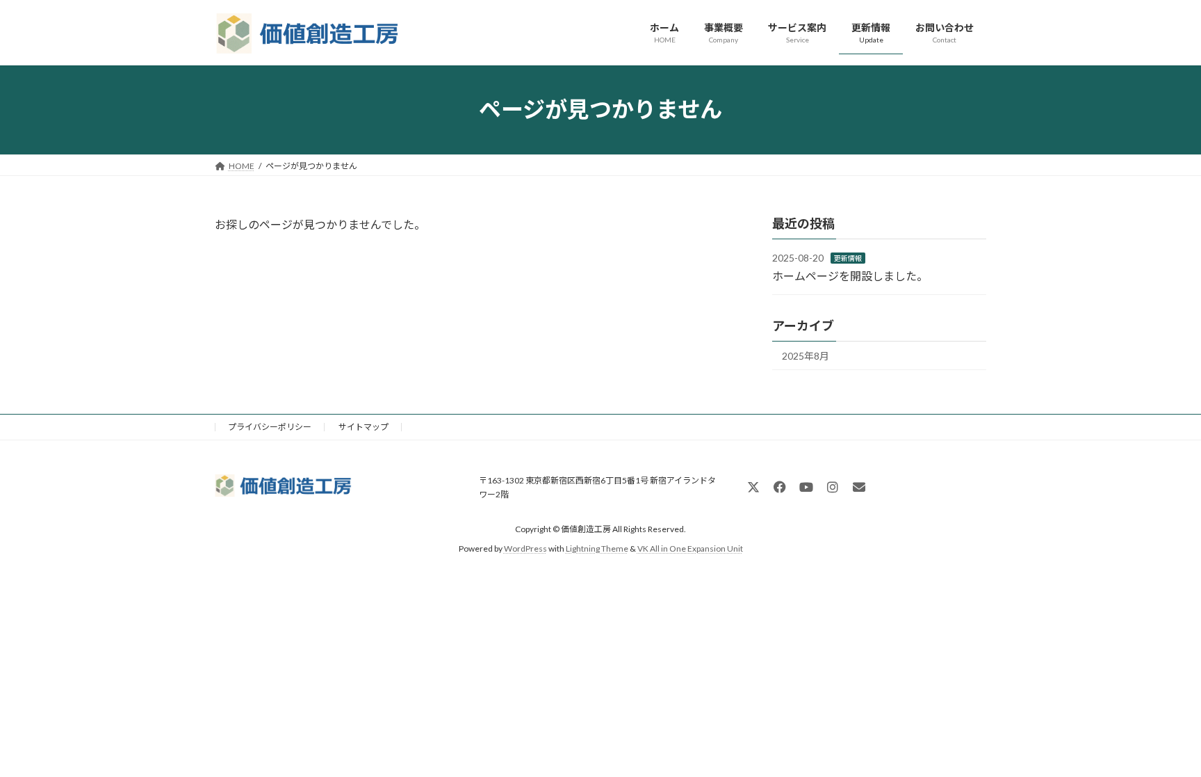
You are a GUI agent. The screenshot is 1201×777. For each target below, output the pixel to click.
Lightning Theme (597, 548)
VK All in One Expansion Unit (690, 548)
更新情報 (848, 258)
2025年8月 (805, 356)
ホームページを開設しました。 (850, 275)
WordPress (525, 548)
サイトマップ (363, 427)
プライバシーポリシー (269, 427)
